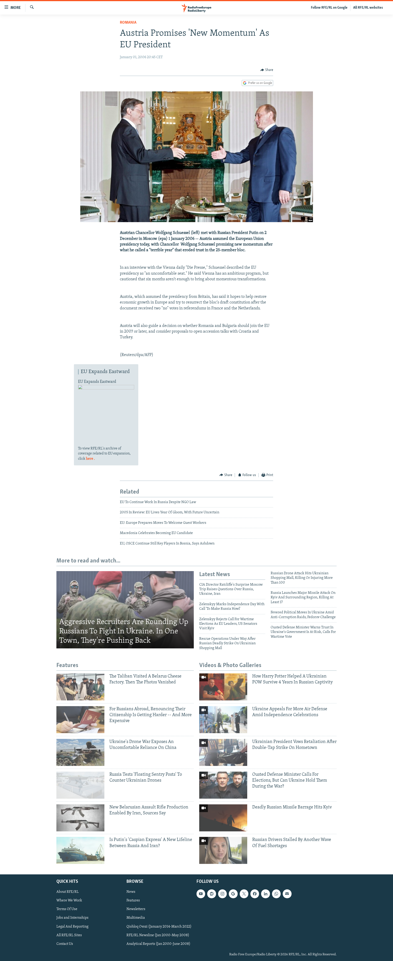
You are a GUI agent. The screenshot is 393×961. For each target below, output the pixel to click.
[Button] (266, 70)
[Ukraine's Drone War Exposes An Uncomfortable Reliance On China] (80, 752)
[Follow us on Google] (233, 894)
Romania (128, 23)
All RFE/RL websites (368, 8)
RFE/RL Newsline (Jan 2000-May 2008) (157, 935)
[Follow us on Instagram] (222, 894)
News (130, 892)
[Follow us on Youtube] (200, 894)
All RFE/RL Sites (69, 935)
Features (133, 901)
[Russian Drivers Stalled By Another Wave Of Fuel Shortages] (223, 850)
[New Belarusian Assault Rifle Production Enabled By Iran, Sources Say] (80, 817)
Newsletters (135, 909)
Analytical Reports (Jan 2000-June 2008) (158, 944)
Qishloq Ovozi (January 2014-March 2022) (158, 926)
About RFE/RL (67, 892)
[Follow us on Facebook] (254, 894)
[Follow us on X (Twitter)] (244, 894)
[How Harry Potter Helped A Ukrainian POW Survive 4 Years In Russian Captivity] (223, 686)
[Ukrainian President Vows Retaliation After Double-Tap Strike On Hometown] (223, 752)
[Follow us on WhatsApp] (276, 894)
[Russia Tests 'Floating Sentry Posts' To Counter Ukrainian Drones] (80, 785)
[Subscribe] (287, 894)
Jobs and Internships (72, 918)
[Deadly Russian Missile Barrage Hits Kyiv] (223, 817)
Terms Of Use (66, 909)
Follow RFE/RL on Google (329, 8)
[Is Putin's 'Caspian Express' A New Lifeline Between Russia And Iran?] (80, 850)
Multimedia (135, 918)
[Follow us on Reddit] (211, 894)
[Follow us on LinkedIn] (265, 894)
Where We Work (69, 901)
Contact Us (64, 944)
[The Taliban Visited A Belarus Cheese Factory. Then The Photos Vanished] (80, 686)
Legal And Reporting (72, 926)
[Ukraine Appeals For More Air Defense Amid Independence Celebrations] (223, 719)
